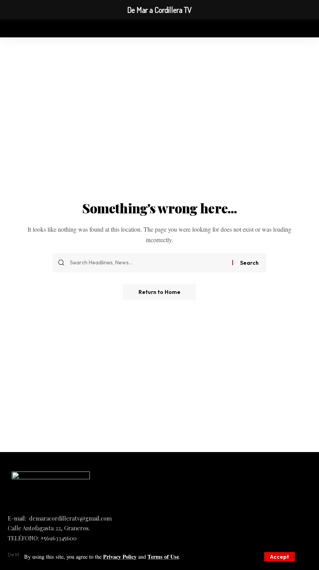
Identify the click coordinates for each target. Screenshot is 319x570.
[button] (279, 556)
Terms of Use (163, 556)
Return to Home (159, 292)
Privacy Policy (120, 556)
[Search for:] (148, 263)
